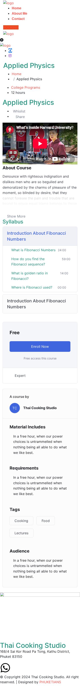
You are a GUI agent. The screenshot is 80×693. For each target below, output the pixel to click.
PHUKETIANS (50, 682)
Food (46, 521)
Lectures (21, 533)
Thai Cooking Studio (40, 408)
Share (20, 117)
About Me (19, 13)
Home (16, 8)
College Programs (25, 87)
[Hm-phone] (28, 667)
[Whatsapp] (5, 667)
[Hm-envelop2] (17, 667)
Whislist (19, 111)
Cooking (21, 521)
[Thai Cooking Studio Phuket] (8, 2)
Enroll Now (40, 346)
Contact (18, 19)
